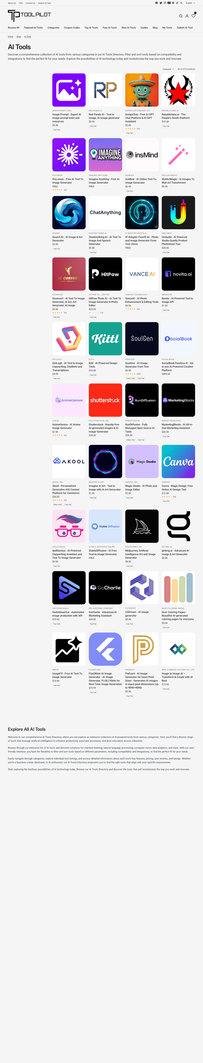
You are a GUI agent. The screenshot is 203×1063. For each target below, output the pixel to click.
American (167, 295)
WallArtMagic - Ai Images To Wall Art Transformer (178, 181)
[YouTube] (169, 3)
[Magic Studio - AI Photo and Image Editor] (142, 461)
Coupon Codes (72, 27)
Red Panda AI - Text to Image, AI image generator (104, 116)
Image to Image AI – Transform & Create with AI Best (177, 677)
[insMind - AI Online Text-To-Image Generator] (142, 154)
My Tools (167, 27)
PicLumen (57, 175)
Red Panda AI (95, 111)
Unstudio (167, 233)
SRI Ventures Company (101, 608)
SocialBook (168, 359)
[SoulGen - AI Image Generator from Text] (142, 338)
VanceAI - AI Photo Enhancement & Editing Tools (141, 300)
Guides (144, 27)
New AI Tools (129, 27)
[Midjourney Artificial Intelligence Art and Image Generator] (142, 526)
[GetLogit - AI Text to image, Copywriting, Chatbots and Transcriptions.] (69, 338)
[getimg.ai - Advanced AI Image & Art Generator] (178, 526)
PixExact (130, 670)
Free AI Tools (110, 27)
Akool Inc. (58, 482)
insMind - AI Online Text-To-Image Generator (141, 181)
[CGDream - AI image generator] (142, 587)
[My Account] (187, 16)
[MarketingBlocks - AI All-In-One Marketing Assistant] (178, 400)
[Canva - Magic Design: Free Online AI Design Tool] (178, 461)
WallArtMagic (169, 175)
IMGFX (55, 670)
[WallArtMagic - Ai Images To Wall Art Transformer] (178, 154)
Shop (18, 36)
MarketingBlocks (171, 421)
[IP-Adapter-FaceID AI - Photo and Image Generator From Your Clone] (142, 212)
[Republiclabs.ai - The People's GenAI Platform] (178, 90)
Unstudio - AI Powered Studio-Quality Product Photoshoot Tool (174, 241)
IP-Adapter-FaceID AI (136, 233)
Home (10, 36)
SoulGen (129, 359)
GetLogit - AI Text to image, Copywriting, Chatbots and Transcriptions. (67, 367)
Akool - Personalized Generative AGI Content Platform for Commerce (65, 489)
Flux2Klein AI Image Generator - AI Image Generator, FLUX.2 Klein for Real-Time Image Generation (105, 679)
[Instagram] (165, 3)
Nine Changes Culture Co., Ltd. (178, 670)
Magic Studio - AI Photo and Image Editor (141, 487)
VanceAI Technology (136, 295)
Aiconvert (57, 295)
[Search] (181, 16)
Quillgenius (58, 547)
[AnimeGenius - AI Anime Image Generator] (69, 400)
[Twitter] (161, 3)
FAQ (21, 3)
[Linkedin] (181, 3)
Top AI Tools (91, 27)
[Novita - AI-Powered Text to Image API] (178, 274)
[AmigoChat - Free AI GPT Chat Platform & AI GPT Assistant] (142, 90)
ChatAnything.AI (98, 233)
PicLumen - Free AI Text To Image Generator (67, 181)
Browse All (13, 27)
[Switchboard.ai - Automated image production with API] (69, 587)
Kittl (92, 359)
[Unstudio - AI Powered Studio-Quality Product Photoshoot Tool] (178, 212)
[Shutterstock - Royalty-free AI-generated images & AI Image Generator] (105, 400)
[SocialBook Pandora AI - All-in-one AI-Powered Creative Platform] (178, 338)
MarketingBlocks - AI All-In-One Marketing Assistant (177, 426)
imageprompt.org (62, 111)
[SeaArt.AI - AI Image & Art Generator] (69, 212)
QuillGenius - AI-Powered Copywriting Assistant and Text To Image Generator (67, 554)
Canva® (166, 482)
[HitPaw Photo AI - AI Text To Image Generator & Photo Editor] (105, 274)
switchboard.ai (60, 608)
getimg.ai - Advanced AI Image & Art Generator (175, 552)
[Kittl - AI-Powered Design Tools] (105, 338)
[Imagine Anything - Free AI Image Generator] (105, 154)
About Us (12, 3)
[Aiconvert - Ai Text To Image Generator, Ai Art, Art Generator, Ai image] (69, 274)
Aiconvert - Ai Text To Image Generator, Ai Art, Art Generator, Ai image (68, 302)
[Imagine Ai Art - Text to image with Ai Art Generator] (105, 461)
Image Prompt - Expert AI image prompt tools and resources (66, 118)
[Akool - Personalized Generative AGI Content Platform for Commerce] (69, 461)
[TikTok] (177, 3)
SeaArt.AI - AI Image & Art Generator (67, 239)
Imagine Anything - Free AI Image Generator (104, 181)
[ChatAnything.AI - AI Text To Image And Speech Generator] (105, 212)
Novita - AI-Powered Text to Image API (177, 300)
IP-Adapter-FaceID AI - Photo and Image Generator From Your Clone (141, 241)
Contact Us (30, 3)
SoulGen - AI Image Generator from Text (137, 365)
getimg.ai (167, 547)
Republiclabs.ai (170, 111)
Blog (155, 27)
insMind (129, 175)
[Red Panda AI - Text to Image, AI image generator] (105, 90)
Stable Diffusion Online (102, 547)
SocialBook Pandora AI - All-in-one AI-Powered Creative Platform (178, 367)
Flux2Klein (94, 670)
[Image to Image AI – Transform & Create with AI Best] (178, 649)
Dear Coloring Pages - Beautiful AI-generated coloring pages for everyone (178, 616)
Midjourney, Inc (133, 547)
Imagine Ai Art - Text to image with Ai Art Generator (105, 487)
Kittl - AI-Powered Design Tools (103, 365)
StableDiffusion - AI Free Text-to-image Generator (103, 552)
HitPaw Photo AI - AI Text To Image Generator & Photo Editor (105, 302)
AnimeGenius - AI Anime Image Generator (66, 426)
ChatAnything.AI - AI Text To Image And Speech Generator (105, 241)
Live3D (55, 421)
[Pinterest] (173, 3)
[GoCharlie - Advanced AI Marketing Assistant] (105, 587)
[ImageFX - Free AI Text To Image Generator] (69, 649)
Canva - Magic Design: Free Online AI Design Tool (177, 487)
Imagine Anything (98, 175)
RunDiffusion (132, 421)
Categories (53, 27)
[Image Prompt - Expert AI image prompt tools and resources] (69, 90)
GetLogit (57, 359)
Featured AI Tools (33, 27)
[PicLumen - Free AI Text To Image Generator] (69, 154)
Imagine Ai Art (96, 482)
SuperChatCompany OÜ (137, 111)
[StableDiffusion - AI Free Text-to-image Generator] (105, 526)
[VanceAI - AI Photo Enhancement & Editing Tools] (142, 274)
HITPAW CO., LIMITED (99, 295)
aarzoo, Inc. (131, 482)
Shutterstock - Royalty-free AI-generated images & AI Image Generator (104, 428)
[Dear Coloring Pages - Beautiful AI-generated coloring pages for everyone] (178, 587)
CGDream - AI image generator (137, 614)
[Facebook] (157, 3)
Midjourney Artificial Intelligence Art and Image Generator (140, 554)
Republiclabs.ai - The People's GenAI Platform (176, 116)
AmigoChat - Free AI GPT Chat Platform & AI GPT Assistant (139, 118)
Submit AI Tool (44, 3)
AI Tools (27, 36)
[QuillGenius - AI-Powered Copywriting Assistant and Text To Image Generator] (69, 526)
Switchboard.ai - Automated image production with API (68, 614)
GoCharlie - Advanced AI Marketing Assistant (103, 614)
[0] (192, 16)
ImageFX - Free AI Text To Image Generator (67, 675)
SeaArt (56, 233)
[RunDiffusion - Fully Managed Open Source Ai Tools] (142, 400)
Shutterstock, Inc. (99, 421)
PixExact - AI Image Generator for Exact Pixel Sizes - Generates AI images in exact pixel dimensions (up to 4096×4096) (141, 680)
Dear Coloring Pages (173, 608)
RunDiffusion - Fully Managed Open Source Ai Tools (139, 428)
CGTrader (130, 608)
